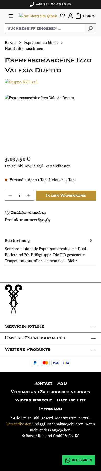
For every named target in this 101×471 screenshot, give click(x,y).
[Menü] (11, 16)
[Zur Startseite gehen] (38, 16)
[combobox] (45, 28)
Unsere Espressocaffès (35, 337)
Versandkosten (18, 424)
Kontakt (43, 383)
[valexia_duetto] (50, 123)
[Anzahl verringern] (10, 196)
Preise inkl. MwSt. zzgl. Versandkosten (38, 166)
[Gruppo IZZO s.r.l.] (50, 82)
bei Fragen (82, 460)
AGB (62, 383)
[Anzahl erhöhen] (29, 196)
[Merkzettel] (62, 16)
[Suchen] (90, 28)
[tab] (49, 250)
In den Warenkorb (66, 195)
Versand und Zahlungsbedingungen (50, 392)
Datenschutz (71, 400)
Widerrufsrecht (33, 400)
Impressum (50, 408)
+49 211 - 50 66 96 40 (52, 4)
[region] (50, 123)
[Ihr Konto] (70, 16)
